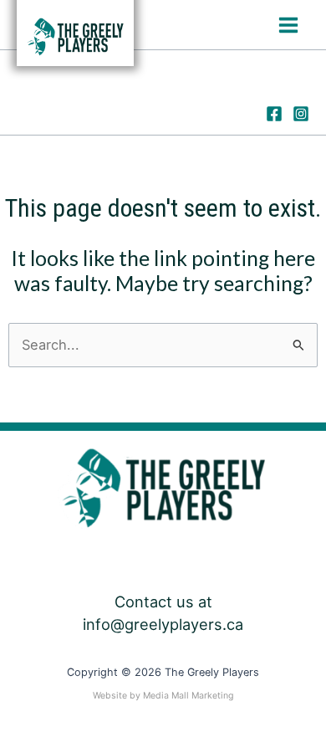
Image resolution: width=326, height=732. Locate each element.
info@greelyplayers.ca (163, 624)
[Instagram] (301, 113)
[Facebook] (274, 113)
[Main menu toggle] (288, 24)
